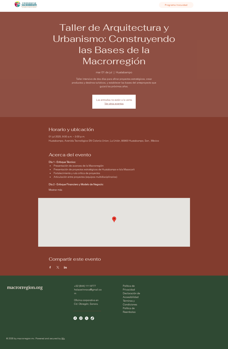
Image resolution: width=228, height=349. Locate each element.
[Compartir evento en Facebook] (50, 267)
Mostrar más (55, 189)
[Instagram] (81, 318)
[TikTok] (92, 318)
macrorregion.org (25, 287)
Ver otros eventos (114, 103)
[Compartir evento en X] (57, 267)
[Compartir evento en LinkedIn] (65, 267)
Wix (63, 338)
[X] (87, 318)
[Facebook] (75, 318)
